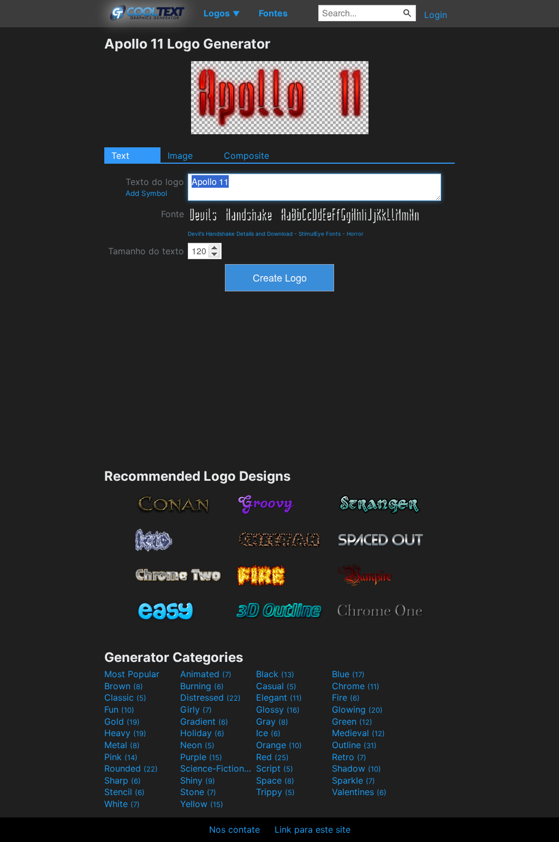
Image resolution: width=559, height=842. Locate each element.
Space (275, 780)
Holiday (202, 732)
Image (180, 155)
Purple (201, 756)
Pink (121, 756)
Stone (198, 791)
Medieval (358, 732)
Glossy (278, 709)
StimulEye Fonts (320, 233)
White (122, 803)
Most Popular (131, 673)
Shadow (356, 768)
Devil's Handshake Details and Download (240, 233)
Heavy (125, 732)
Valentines (359, 791)
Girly (196, 709)
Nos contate (234, 829)
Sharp (122, 780)
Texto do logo (155, 187)
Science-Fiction (216, 768)
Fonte (172, 213)
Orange (279, 744)
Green (352, 721)
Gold (122, 721)
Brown (123, 685)
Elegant (279, 697)
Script (274, 768)
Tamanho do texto (146, 251)
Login (435, 14)
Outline (354, 744)
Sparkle (353, 780)
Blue (348, 673)
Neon (197, 744)
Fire (346, 697)
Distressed (210, 697)
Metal (122, 744)
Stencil (124, 791)
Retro (349, 756)
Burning (202, 685)
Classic (125, 697)
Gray (272, 721)
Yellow (201, 803)
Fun (119, 709)
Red (272, 756)
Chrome (355, 685)
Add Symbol (146, 193)
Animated (205, 673)
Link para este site (312, 829)
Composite (246, 155)
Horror (355, 233)
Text (120, 155)
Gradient (204, 721)
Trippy (275, 791)
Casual (276, 685)
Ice (268, 732)
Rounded (131, 768)
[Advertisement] (52, 199)
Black (275, 673)
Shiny (197, 780)
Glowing (357, 709)
